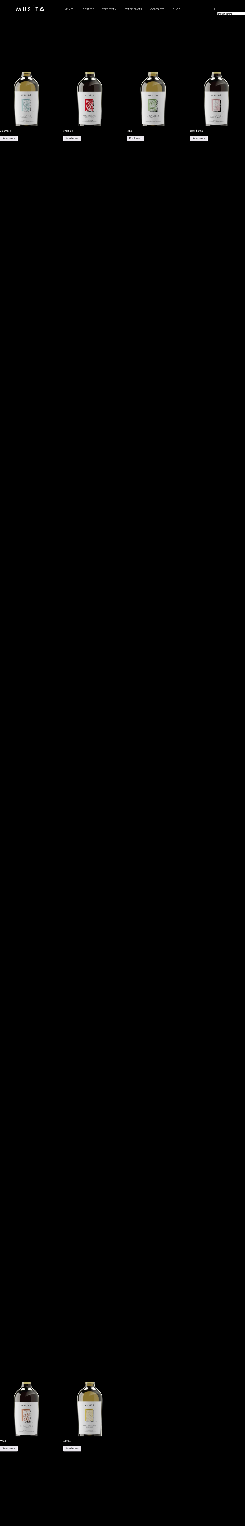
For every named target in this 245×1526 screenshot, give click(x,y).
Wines (69, 9)
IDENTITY (88, 9)
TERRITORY (109, 9)
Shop (176, 9)
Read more (8, 138)
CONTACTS (157, 9)
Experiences (133, 9)
